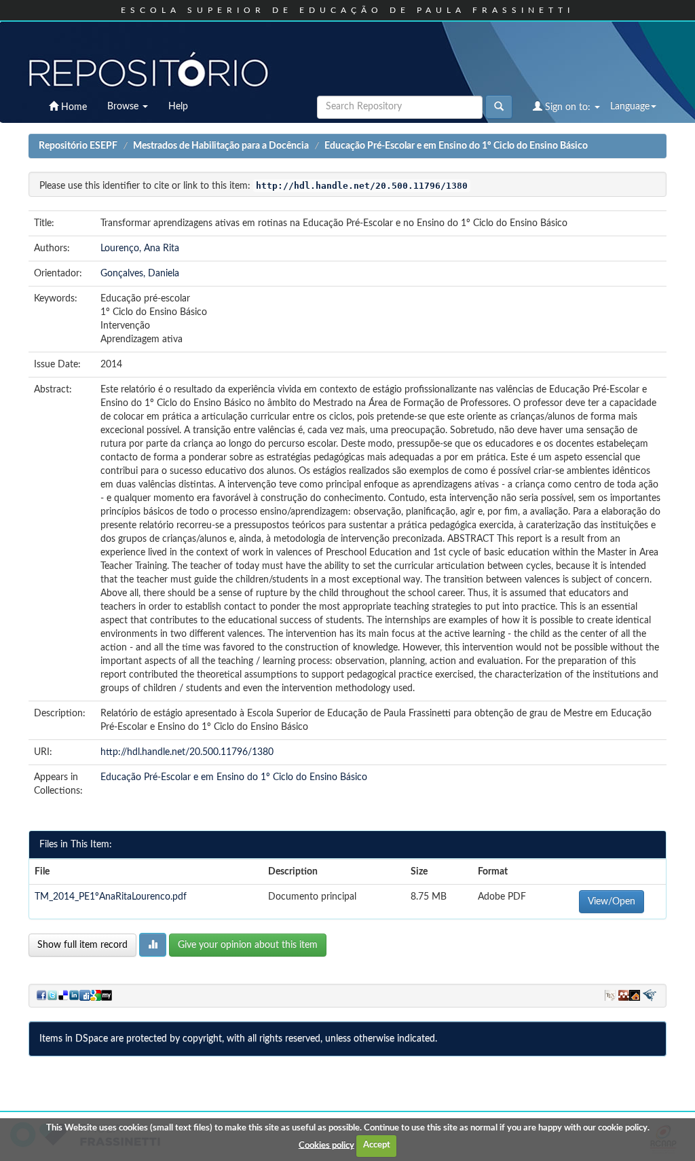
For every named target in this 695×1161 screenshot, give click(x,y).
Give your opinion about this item (248, 945)
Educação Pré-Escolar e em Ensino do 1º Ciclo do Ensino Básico (456, 146)
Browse (124, 106)
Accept (376, 1145)
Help (178, 106)
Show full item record (82, 945)
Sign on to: (567, 107)
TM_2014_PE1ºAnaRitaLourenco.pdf (111, 897)
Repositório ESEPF (78, 146)
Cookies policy (326, 1145)
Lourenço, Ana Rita (139, 248)
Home (72, 107)
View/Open (611, 901)
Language (630, 106)
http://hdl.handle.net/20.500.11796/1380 (187, 752)
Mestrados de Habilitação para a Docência (221, 146)
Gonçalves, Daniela (139, 273)
